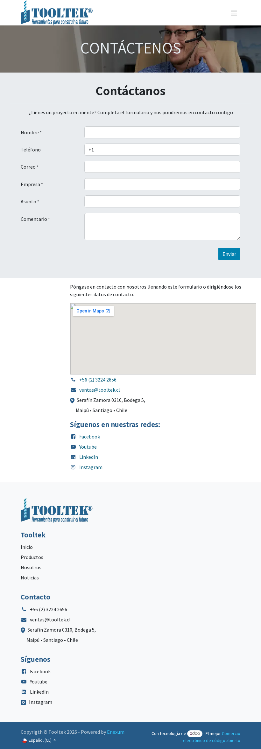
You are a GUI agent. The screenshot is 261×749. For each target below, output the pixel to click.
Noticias (30, 577)
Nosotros (31, 567)
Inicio (27, 547)
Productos (32, 557)
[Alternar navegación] (234, 12)
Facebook (89, 436)
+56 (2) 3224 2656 (97, 379)
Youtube (88, 447)
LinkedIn (88, 457)
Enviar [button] (229, 254)
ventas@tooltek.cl (99, 390)
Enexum (115, 732)
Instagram (90, 467)
